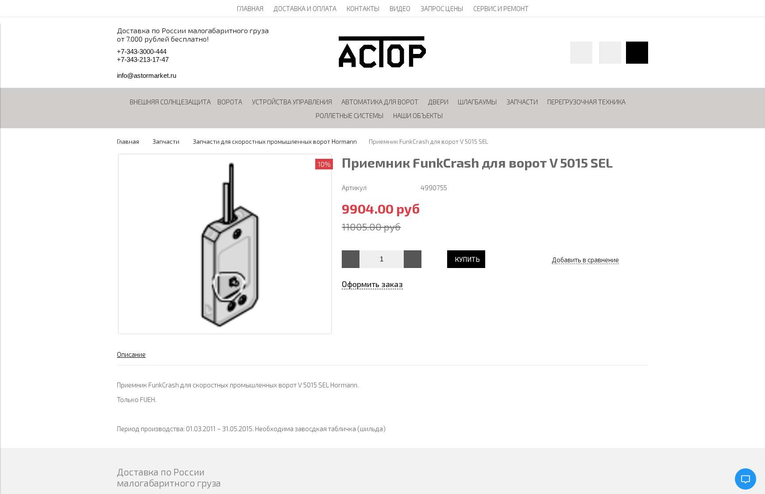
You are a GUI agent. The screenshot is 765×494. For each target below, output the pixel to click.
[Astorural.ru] (382, 65)
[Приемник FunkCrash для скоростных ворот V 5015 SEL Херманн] (225, 331)
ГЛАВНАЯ (250, 8)
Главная (128, 141)
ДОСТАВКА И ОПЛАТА (305, 8)
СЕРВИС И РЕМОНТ (501, 8)
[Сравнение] (610, 53)
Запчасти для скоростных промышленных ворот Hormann (275, 141)
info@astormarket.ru (146, 75)
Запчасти (166, 141)
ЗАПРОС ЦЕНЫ (442, 8)
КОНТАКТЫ (363, 8)
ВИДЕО (400, 8)
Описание (131, 354)
